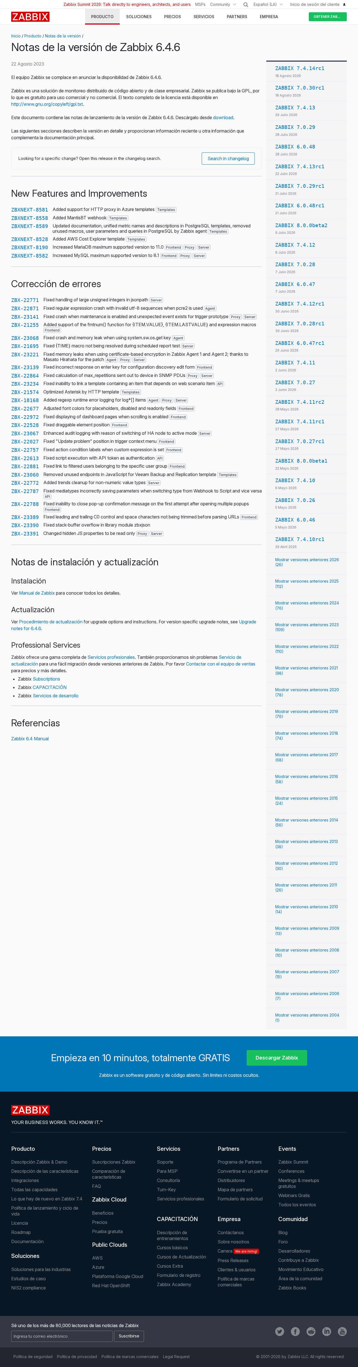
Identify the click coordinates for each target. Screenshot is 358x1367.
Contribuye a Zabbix (298, 1260)
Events (287, 1148)
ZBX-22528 (25, 425)
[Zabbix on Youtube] (342, 1331)
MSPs (200, 4)
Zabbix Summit (293, 1162)
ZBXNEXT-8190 (29, 247)
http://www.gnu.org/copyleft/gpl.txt (47, 104)
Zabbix (30, 17)
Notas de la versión (63, 35)
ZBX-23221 (25, 354)
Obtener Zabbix (328, 17)
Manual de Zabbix (37, 593)
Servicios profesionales (111, 657)
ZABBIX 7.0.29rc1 (299, 186)
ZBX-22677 (25, 409)
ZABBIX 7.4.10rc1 (299, 539)
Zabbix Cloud (109, 1199)
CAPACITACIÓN (50, 687)
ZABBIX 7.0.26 (295, 500)
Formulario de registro (179, 1275)
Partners (228, 1148)
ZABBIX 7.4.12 (295, 245)
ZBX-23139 (25, 367)
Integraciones (25, 1180)
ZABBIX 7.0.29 (295, 127)
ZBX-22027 (25, 442)
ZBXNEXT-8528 (29, 239)
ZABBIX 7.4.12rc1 (299, 304)
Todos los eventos (297, 1204)
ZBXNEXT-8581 (29, 210)
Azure (98, 1267)
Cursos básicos (172, 1247)
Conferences (291, 1171)
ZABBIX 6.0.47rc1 (299, 343)
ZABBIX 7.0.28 (295, 264)
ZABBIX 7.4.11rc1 (299, 421)
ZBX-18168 (25, 400)
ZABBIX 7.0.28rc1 (299, 323)
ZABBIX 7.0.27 (295, 382)
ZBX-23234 (25, 384)
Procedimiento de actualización (51, 621)
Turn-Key (166, 1189)
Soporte (165, 1162)
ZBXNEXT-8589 (29, 226)
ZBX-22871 (25, 308)
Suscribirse (129, 1336)
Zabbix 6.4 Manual (30, 738)
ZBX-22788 (25, 504)
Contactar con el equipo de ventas (220, 664)
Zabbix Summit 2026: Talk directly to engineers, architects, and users (127, 4)
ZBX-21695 (25, 346)
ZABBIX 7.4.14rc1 (299, 68)
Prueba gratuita (107, 1231)
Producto (32, 35)
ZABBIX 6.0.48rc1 (299, 205)
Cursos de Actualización (181, 1257)
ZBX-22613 (25, 458)
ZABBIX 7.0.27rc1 (299, 441)
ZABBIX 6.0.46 (295, 520)
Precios (101, 1148)
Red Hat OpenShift (111, 1285)
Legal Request (176, 1356)
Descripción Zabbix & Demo (39, 1162)
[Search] (246, 5)
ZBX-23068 (25, 338)
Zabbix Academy (174, 1284)
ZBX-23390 (25, 525)
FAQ (96, 1186)
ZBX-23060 (25, 475)
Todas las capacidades (34, 1189)
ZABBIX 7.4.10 (295, 480)
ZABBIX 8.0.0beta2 (301, 225)
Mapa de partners (235, 1189)
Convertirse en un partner (243, 1171)
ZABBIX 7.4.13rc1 (299, 166)
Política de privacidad (77, 1356)
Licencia (19, 1223)
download (223, 117)
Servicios (168, 1148)
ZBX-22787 (25, 491)
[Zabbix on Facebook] (295, 1331)
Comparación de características (108, 1174)
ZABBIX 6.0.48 (295, 147)
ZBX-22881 (25, 466)
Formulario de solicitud (240, 1199)
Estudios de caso (28, 1278)
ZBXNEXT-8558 (29, 218)
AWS (97, 1258)
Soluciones (25, 1256)
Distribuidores (231, 1180)
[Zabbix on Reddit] (311, 1331)
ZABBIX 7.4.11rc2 (299, 402)
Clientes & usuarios (237, 1269)
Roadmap (21, 1232)
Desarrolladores (294, 1251)
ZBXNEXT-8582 (29, 256)
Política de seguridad (33, 1356)
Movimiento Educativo (301, 1269)
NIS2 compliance (28, 1288)
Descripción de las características (45, 1171)
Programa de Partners (240, 1162)
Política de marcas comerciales (236, 1281)
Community (220, 4)
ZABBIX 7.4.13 (295, 107)
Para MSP (167, 1171)
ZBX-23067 (25, 433)
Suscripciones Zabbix (113, 1162)
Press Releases (233, 1260)
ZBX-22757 (25, 450)
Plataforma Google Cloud (117, 1276)
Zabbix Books (292, 1288)
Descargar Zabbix (277, 1058)
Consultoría (168, 1180)
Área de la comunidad (300, 1278)
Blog (283, 1232)
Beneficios (103, 1213)
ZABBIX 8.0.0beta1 (301, 461)
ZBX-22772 (25, 483)
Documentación (27, 1241)
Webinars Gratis (294, 1195)
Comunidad (293, 1219)
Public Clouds (109, 1244)
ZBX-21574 (25, 392)
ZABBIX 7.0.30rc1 (299, 88)
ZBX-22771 (25, 300)
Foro (283, 1242)
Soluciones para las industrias (41, 1269)
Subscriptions (46, 679)
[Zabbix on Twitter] (279, 1331)
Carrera (237, 1251)
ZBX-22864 (25, 376)
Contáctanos (231, 1232)
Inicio (16, 35)
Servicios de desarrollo (56, 695)
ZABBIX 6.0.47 (295, 284)
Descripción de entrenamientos (172, 1235)
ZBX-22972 (25, 417)
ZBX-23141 (25, 317)
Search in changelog (228, 158)
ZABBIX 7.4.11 (295, 363)
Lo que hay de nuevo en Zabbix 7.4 (47, 1199)
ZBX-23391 (25, 534)
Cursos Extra (170, 1266)
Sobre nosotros (233, 1242)
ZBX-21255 (25, 325)
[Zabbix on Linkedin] (326, 1331)
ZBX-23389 (25, 517)
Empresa (229, 1219)
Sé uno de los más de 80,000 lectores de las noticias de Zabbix (75, 1325)
